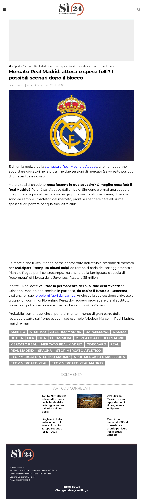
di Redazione (17, 85)
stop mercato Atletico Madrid (40, 357)
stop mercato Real (28, 363)
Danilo (119, 332)
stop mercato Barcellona (99, 357)
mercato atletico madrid (100, 338)
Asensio (17, 332)
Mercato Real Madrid (61, 344)
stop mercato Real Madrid (77, 363)
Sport (17, 66)
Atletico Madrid (65, 332)
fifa (30, 338)
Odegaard (96, 344)
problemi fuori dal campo (56, 296)
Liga (42, 338)
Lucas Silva (60, 338)
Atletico (37, 332)
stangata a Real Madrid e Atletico (71, 167)
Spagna (45, 351)
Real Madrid (22, 351)
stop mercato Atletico (78, 351)
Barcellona (97, 332)
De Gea (16, 338)
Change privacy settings (71, 490)
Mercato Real (23, 344)
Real (114, 344)
